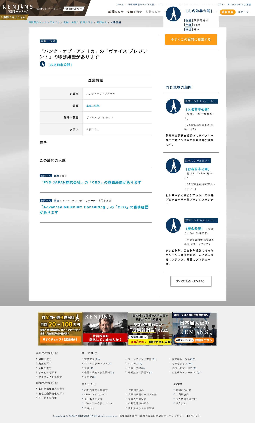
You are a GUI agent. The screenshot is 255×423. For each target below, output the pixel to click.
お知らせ (89, 408)
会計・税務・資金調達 (97, 372)
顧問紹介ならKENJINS (18, 8)
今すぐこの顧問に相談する (191, 39)
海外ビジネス (180, 363)
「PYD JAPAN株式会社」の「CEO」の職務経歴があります (91, 182)
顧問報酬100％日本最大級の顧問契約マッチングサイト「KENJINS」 (160, 416)
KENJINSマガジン (95, 394)
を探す (116, 11)
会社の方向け (45, 352)
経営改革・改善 (181, 359)
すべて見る (191, 281)
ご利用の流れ (136, 390)
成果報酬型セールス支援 (141, 4)
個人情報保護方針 (186, 399)
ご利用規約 (182, 394)
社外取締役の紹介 (138, 403)
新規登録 (228, 12)
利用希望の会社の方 (96, 390)
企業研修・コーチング (185, 372)
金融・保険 (70, 22)
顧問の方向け (45, 382)
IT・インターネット (96, 363)
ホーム (120, 4)
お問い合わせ (184, 390)
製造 (87, 368)
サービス (88, 352)
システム (133, 363)
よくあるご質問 (93, 399)
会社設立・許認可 (138, 372)
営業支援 (89, 359)
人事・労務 (134, 368)
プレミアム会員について (98, 403)
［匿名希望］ (173, 225)
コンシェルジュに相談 (239, 4)
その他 (88, 377)
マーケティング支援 (140, 359)
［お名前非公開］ (173, 106)
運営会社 (181, 403)
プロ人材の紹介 (137, 399)
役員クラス (86, 22)
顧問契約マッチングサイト (44, 22)
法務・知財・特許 (182, 368)
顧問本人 (102, 22)
